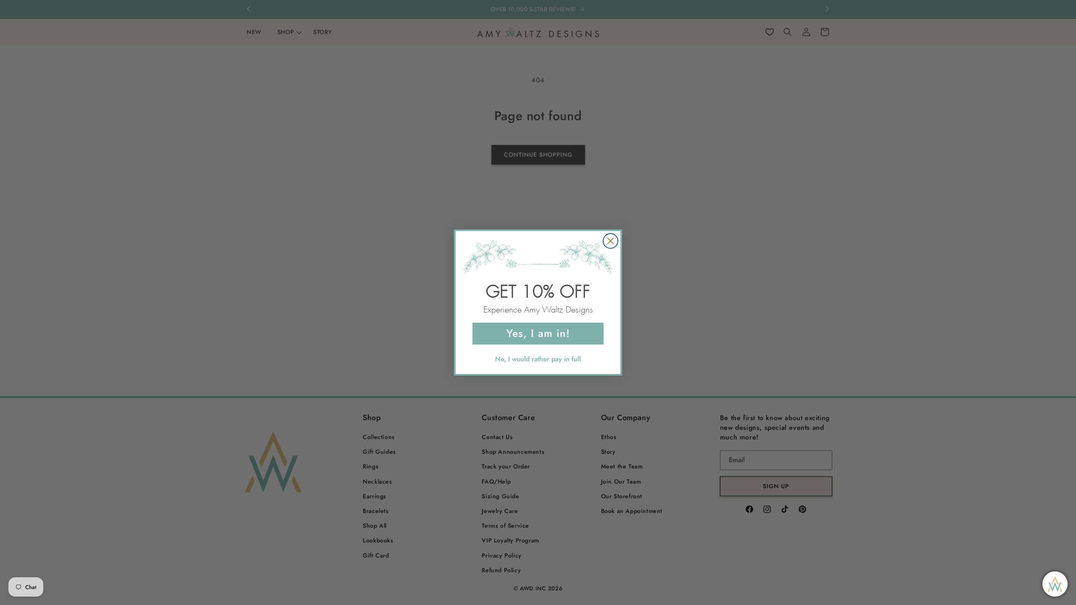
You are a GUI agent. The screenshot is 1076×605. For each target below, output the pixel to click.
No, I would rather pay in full (538, 359)
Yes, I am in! (538, 333)
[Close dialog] (610, 241)
